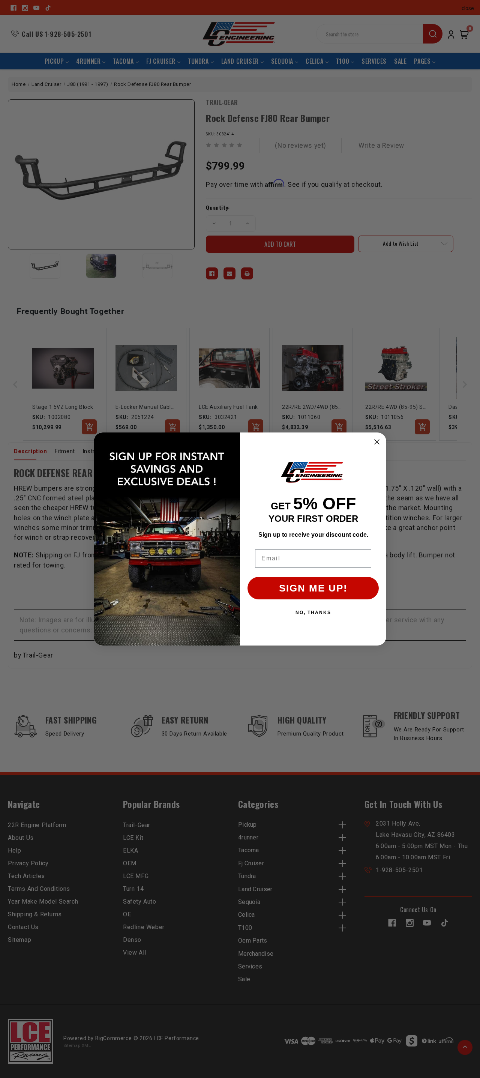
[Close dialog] (376, 441)
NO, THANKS (313, 612)
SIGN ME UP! (313, 588)
